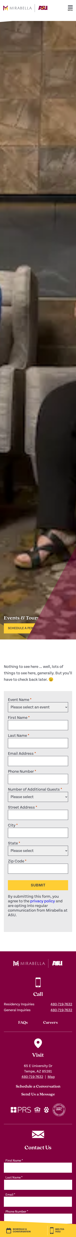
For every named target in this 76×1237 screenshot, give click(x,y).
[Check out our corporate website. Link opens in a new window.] (21, 1110)
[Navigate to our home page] (38, 963)
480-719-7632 (61, 1004)
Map (51, 1077)
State (14, 843)
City (13, 825)
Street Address (22, 807)
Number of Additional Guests (35, 789)
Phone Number (22, 771)
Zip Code (17, 861)
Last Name (18, 735)
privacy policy (42, 901)
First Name (19, 717)
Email (10, 1195)
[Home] (25, 15)
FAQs (23, 1023)
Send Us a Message (38, 1094)
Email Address (22, 753)
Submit (38, 885)
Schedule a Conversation (38, 1087)
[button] (70, 8)
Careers (50, 1023)
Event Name (19, 700)
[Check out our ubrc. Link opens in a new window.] (58, 1110)
